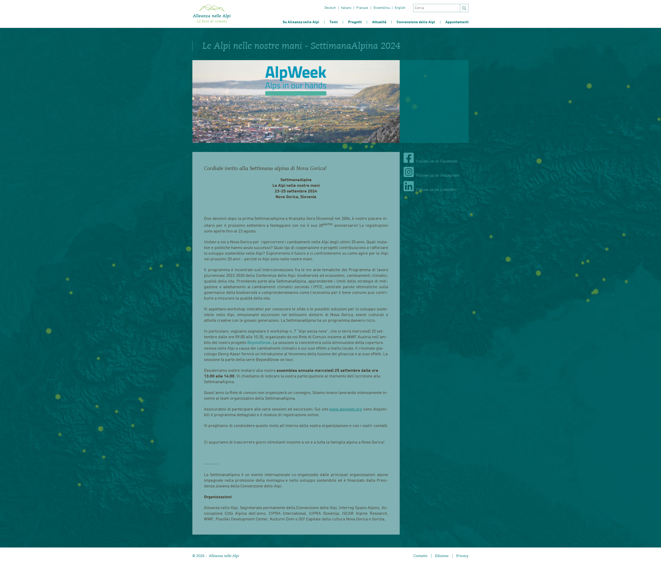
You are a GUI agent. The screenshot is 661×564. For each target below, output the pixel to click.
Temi (333, 22)
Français (362, 8)
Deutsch (330, 8)
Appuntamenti (457, 22)
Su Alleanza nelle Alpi (301, 22)
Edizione (441, 555)
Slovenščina (381, 8)
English (400, 8)
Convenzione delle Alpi (416, 22)
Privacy (462, 555)
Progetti (355, 22)
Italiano (346, 8)
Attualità (379, 22)
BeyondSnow (259, 343)
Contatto (420, 555)
